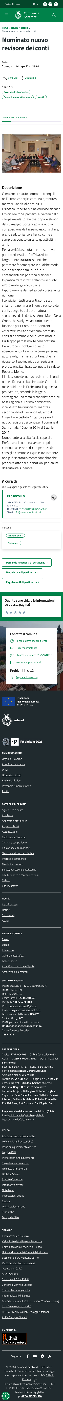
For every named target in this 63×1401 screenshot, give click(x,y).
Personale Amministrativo (16, 786)
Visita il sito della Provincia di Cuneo (22, 1247)
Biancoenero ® (34, 1388)
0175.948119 (14, 990)
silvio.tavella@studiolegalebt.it (26, 1115)
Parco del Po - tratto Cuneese (18, 1263)
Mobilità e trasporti (12, 864)
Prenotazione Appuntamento (18, 1158)
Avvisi (5, 921)
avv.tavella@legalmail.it (20, 1119)
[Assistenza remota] (34, 1379)
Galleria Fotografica (13, 955)
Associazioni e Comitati (15, 972)
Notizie (24, 27)
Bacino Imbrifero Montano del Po (20, 1258)
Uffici (5, 770)
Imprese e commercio (14, 859)
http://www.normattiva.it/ (16, 1306)
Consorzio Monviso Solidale (17, 1285)
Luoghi (5, 945)
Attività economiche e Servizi (18, 966)
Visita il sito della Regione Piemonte (22, 1241)
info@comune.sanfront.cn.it (28, 512)
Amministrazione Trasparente (18, 1136)
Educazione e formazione (16, 848)
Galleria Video (9, 961)
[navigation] (7, 15)
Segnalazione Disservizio (15, 1163)
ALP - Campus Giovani (14, 1317)
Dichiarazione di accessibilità (17, 1141)
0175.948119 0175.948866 (33, 509)
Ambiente (7, 815)
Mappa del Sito (10, 1217)
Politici (5, 791)
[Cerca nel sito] (54, 15)
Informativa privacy (13, 1185)
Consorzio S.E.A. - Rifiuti (15, 1279)
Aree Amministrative (13, 764)
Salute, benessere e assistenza (19, 869)
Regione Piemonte (12, 4)
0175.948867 (15, 994)
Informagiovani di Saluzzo (16, 1295)
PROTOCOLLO (16, 496)
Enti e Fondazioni (11, 780)
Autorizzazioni (9, 832)
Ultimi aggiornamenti (13, 1206)
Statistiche (8, 1212)
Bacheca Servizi (10, 1174)
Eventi (5, 939)
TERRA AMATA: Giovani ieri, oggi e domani (25, 1312)
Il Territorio (8, 950)
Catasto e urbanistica (14, 837)
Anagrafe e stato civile (14, 821)
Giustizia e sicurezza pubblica (18, 853)
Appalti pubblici (10, 826)
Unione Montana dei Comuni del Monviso (25, 1252)
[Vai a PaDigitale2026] (22, 741)
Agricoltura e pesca (12, 810)
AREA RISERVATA (31, 1396)
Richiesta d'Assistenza (14, 1168)
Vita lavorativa (10, 886)
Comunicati (8, 915)
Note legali (8, 1190)
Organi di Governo (12, 759)
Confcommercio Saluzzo (15, 1236)
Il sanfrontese (9, 904)
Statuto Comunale (12, 1179)
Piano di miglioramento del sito (19, 1147)
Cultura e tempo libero (14, 842)
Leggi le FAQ (9, 1152)
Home (5, 27)
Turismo (6, 880)
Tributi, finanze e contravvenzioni (20, 875)
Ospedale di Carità (12, 1268)
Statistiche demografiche (16, 1290)
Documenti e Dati (11, 775)
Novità (14, 27)
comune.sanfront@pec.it (23, 1006)
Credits (6, 1201)
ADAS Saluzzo (10, 1274)
